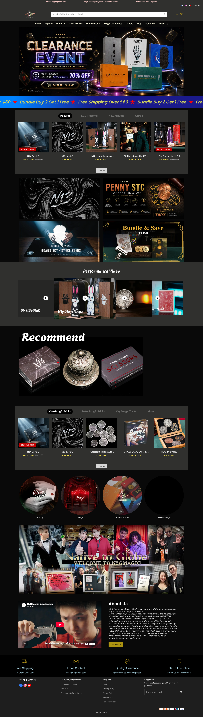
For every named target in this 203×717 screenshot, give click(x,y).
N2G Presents (93, 23)
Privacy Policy (108, 693)
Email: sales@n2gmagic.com (71, 693)
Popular (49, 23)
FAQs (105, 684)
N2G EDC (61, 23)
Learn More (116, 644)
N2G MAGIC (103, 712)
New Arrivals (75, 23)
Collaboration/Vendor (69, 684)
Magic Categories (113, 23)
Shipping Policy (108, 689)
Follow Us (163, 23)
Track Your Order (109, 702)
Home (38, 23)
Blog (139, 23)
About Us (150, 23)
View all (101, 171)
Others (129, 23)
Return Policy (108, 697)
